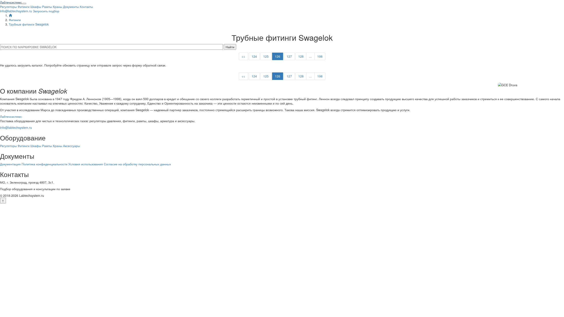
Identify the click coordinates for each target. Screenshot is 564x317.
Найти (230, 47)
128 (301, 56)
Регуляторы (8, 6)
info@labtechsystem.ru (16, 11)
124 (254, 56)
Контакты (86, 6)
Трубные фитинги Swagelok (29, 24)
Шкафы (35, 6)
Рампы (47, 6)
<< (243, 56)
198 (320, 56)
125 (266, 56)
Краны (57, 6)
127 (289, 56)
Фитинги (24, 6)
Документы (71, 6)
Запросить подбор (46, 11)
